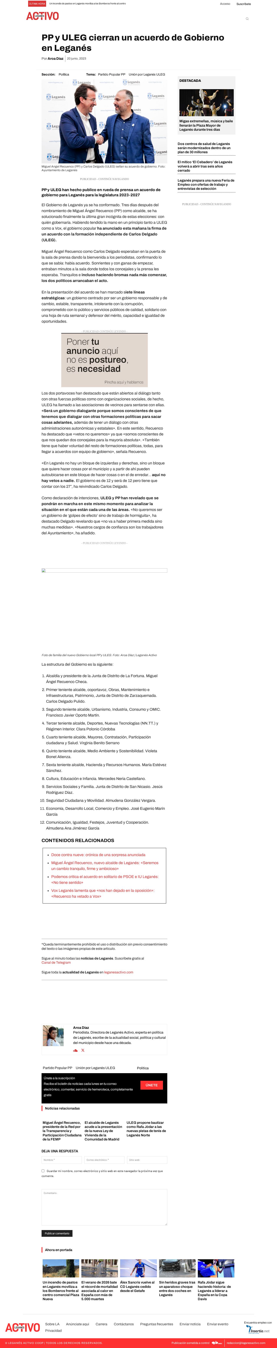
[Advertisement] (104, 556)
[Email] (210, 58)
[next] (144, 3)
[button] (247, 18)
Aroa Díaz (55, 58)
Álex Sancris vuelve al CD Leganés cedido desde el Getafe (137, 1286)
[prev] (137, 3)
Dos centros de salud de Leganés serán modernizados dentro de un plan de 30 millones (204, 148)
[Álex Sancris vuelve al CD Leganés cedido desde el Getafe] (138, 1268)
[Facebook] (181, 58)
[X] (191, 58)
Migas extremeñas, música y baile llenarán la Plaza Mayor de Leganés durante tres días (206, 125)
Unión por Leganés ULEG (147, 74)
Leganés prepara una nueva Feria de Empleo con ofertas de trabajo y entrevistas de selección (206, 184)
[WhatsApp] (200, 58)
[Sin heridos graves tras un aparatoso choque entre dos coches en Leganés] (177, 1268)
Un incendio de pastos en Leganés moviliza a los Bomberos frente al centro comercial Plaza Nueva (61, 1290)
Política (64, 74)
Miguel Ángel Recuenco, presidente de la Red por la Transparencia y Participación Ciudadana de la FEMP (62, 1131)
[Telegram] (220, 58)
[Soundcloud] (75, 1050)
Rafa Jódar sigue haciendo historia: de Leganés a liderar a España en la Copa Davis (214, 1290)
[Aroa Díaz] (58, 1039)
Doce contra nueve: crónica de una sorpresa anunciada (98, 855)
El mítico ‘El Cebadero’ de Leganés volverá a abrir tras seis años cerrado (205, 166)
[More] (230, 58)
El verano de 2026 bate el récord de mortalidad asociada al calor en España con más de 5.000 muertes (99, 1290)
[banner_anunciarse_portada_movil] (104, 360)
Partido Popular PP (111, 74)
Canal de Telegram (56, 962)
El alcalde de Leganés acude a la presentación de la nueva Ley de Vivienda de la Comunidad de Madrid (103, 1131)
